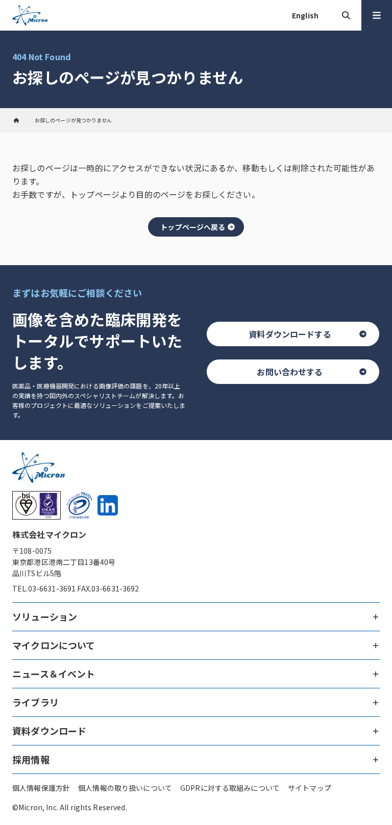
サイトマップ (309, 788)
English (305, 15)
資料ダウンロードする (290, 334)
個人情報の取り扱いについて (125, 788)
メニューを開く (376, 15)
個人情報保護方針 (41, 788)
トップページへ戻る (192, 227)
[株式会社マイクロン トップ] (16, 120)
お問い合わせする (290, 372)
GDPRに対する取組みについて (230, 788)
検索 (346, 15)
